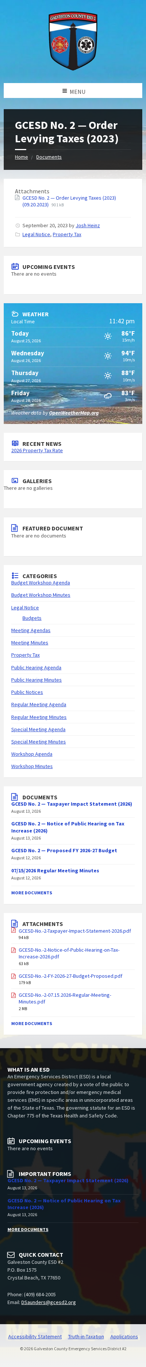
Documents (49, 156)
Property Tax (67, 234)
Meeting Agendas (31, 630)
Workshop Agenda (31, 754)
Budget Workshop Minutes (40, 594)
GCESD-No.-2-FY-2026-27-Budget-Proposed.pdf (70, 976)
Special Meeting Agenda (38, 729)
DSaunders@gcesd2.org (48, 1302)
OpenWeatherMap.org (74, 412)
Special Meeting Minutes (38, 741)
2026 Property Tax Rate (37, 450)
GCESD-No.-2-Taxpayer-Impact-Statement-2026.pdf (75, 930)
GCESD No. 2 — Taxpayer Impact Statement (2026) (71, 803)
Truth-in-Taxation (86, 1336)
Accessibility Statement (35, 1336)
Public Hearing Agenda (36, 667)
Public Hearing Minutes (36, 679)
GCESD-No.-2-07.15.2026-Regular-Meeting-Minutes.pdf (65, 998)
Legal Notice (36, 234)
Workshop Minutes (32, 766)
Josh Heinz (88, 225)
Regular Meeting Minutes (39, 717)
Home (21, 156)
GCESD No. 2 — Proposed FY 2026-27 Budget (64, 850)
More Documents (31, 892)
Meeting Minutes (29, 642)
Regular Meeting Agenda (38, 704)
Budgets (32, 618)
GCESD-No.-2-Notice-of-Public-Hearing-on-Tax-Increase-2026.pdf (69, 953)
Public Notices (27, 692)
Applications (124, 1336)
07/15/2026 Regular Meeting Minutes (55, 870)
